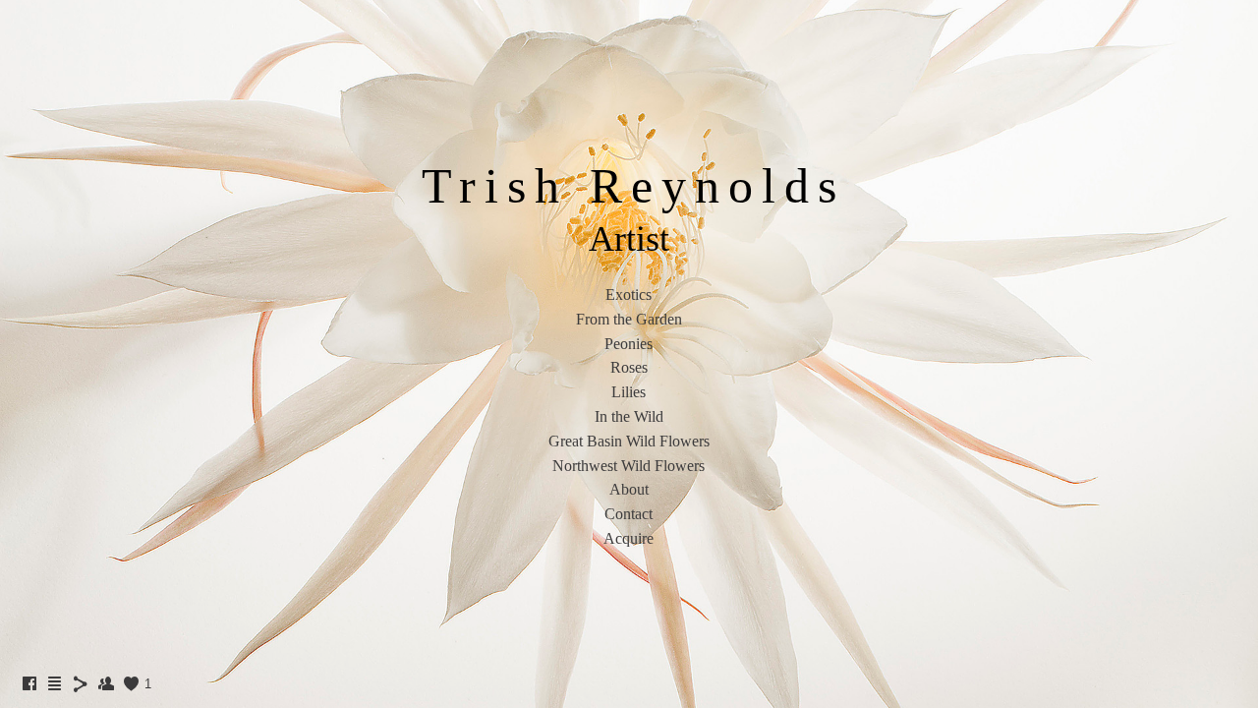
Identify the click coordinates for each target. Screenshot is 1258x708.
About (629, 489)
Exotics (628, 294)
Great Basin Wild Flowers (629, 441)
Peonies (628, 343)
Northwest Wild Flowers (628, 465)
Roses (629, 367)
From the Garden (629, 319)
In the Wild (629, 416)
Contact (628, 514)
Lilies (628, 392)
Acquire (628, 538)
